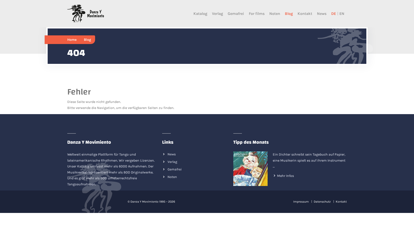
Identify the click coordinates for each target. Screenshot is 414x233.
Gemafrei (236, 13)
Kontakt (305, 13)
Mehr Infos (285, 176)
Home (72, 40)
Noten (274, 13)
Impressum (301, 201)
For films (257, 13)
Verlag (217, 13)
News (321, 13)
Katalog (200, 13)
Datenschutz (322, 201)
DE (333, 13)
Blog (289, 13)
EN (341, 13)
